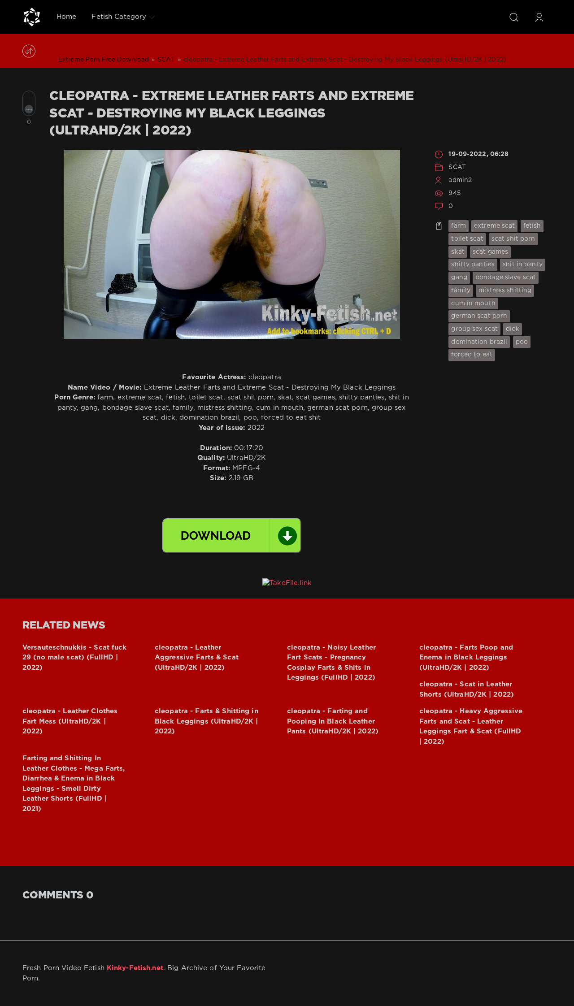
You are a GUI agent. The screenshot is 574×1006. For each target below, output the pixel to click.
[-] (29, 109)
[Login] (539, 17)
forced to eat (471, 354)
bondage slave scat (505, 277)
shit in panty (523, 264)
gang (459, 277)
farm (458, 226)
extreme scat (494, 226)
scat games (490, 252)
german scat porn (479, 316)
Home (66, 17)
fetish (532, 226)
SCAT (456, 167)
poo (522, 342)
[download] (231, 535)
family (460, 290)
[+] (29, 97)
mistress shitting (504, 290)
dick (512, 329)
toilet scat (467, 239)
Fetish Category (118, 17)
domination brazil (479, 342)
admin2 (460, 180)
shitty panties (473, 264)
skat (457, 252)
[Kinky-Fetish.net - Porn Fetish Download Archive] (32, 17)
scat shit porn (513, 239)
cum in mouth (473, 303)
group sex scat (474, 329)
